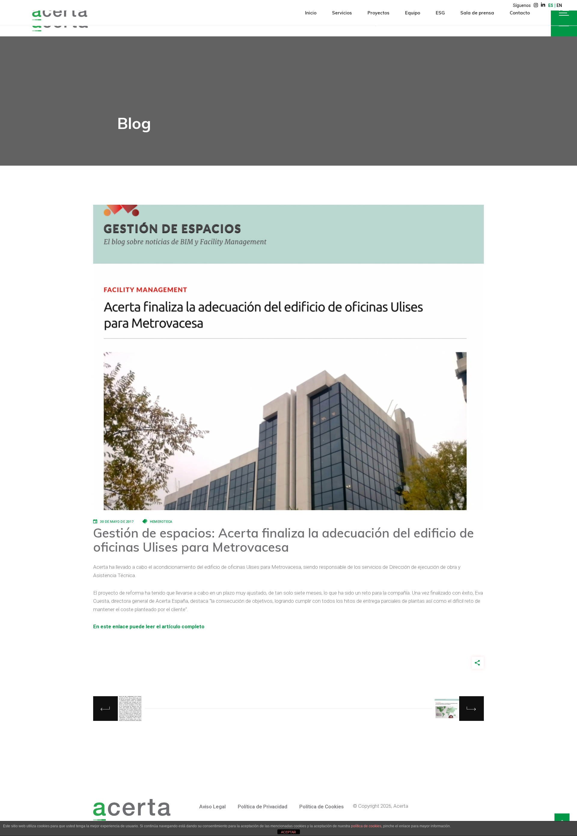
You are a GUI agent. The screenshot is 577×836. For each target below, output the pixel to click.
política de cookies (366, 826)
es (550, 5)
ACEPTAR (288, 832)
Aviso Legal (212, 807)
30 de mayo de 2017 (116, 522)
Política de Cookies (321, 807)
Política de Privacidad (262, 807)
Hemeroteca (161, 522)
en (559, 5)
